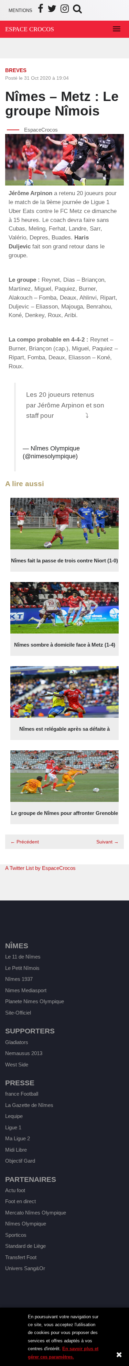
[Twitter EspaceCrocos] (51, 10)
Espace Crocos (29, 29)
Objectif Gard (20, 1161)
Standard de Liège (25, 1246)
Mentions (20, 10)
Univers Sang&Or (25, 1268)
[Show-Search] (77, 10)
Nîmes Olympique (25, 1224)
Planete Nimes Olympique (34, 1001)
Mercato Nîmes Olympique (35, 1213)
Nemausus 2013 (23, 1053)
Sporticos (15, 1235)
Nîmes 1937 (19, 979)
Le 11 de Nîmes (23, 957)
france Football (21, 1094)
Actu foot (15, 1190)
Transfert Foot (20, 1257)
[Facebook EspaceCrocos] (40, 10)
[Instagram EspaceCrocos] (65, 10)
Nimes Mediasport (25, 990)
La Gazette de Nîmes (29, 1105)
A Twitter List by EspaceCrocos (40, 868)
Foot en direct (20, 1201)
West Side (16, 1064)
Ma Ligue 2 (17, 1138)
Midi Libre (16, 1150)
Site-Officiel (18, 1013)
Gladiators (16, 1042)
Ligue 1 (13, 1127)
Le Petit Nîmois (22, 968)
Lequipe (14, 1116)
